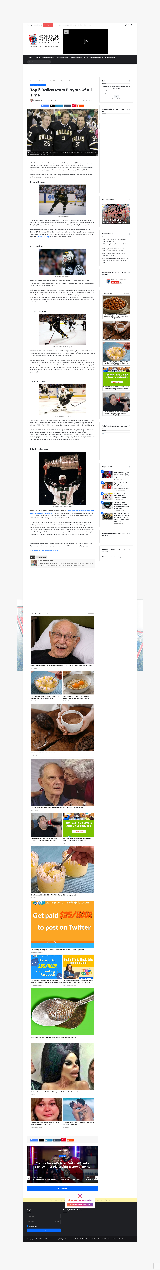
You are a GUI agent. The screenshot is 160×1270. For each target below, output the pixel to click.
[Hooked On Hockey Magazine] (44, 40)
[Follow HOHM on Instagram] (80, 1197)
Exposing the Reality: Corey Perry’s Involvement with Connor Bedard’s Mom (121, 486)
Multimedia (110, 57)
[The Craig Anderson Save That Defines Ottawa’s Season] (107, 496)
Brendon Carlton (37, 100)
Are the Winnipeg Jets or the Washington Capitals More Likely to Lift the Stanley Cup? (115, 260)
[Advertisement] (80, 69)
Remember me (32, 1226)
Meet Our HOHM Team (105, 1239)
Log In (44, 1230)
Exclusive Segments (94, 57)
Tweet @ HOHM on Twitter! (73, 1210)
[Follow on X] (43, 100)
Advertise (129, 1239)
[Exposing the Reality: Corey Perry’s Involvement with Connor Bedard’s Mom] (107, 485)
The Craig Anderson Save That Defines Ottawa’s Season (120, 496)
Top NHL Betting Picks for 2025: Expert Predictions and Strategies (73, 25)
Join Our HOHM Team (119, 1239)
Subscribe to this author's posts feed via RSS (45, 551)
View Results (116, 98)
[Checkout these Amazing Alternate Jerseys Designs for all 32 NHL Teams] (107, 505)
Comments (62, 1188)
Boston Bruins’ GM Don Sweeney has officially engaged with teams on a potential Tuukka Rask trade (121, 517)
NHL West (39, 81)
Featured (42, 85)
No (105, 93)
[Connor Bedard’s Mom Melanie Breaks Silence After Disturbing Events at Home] (107, 474)
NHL (37, 57)
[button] (85, 41)
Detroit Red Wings (44, 237)
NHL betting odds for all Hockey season (113, 557)
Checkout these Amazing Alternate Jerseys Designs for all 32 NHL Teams (121, 505)
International (63, 57)
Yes (106, 90)
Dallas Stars (46, 81)
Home (30, 57)
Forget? (57, 1221)
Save (75, 104)
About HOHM (93, 1239)
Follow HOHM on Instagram (80, 1204)
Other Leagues (49, 57)
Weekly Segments (77, 57)
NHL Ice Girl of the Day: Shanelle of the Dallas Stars (115, 221)
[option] (62, 1164)
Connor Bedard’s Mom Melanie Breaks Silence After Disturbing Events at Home (62, 1165)
